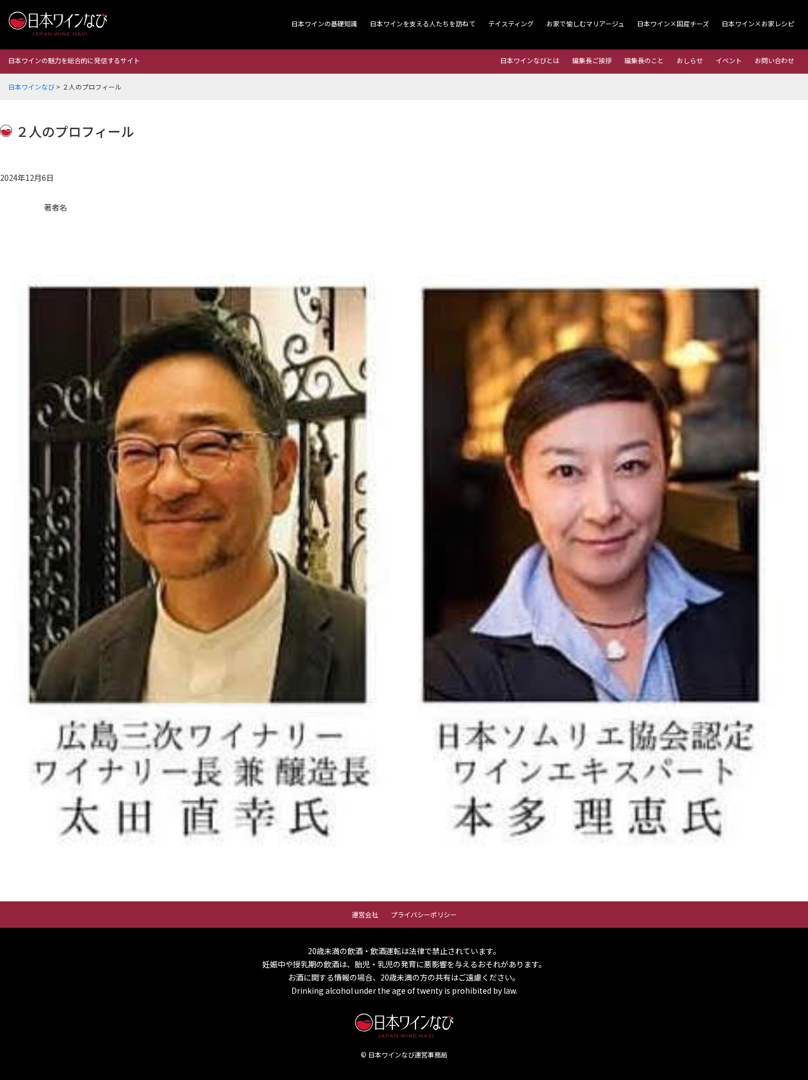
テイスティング (511, 23)
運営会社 (365, 914)
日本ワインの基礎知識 (324, 23)
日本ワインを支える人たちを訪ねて (422, 23)
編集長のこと (644, 60)
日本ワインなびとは (530, 60)
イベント (729, 60)
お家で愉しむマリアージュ (585, 23)
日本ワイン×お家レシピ (758, 23)
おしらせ (690, 60)
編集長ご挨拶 (592, 60)
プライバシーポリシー (424, 914)
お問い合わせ (774, 60)
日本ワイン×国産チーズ (673, 23)
